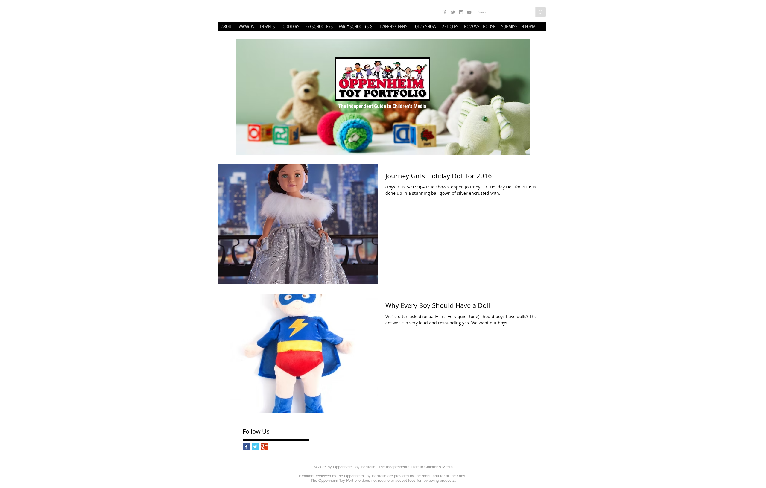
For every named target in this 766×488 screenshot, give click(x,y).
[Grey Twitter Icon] (453, 12)
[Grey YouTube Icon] (469, 12)
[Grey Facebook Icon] (445, 12)
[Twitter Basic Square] (255, 446)
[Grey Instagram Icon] (461, 12)
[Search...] (540, 12)
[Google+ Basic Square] (264, 446)
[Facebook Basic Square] (246, 446)
